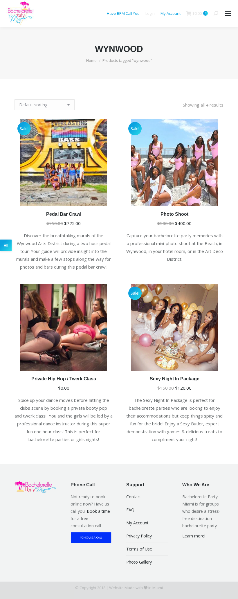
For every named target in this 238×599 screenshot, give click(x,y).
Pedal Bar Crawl (63, 214)
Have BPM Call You (123, 13)
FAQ (130, 509)
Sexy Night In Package (174, 378)
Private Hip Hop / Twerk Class (63, 378)
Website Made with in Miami (136, 587)
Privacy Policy (139, 536)
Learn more (193, 536)
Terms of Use (139, 549)
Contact (133, 496)
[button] (105, 198)
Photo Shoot (174, 214)
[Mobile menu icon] (228, 13)
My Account (171, 13)
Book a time (98, 511)
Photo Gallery (139, 562)
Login (150, 13)
